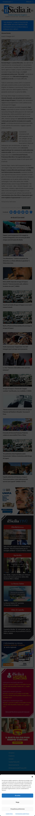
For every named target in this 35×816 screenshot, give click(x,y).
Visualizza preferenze (17, 809)
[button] (32, 777)
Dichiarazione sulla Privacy (22, 813)
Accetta (17, 795)
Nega (17, 802)
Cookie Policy (9, 813)
